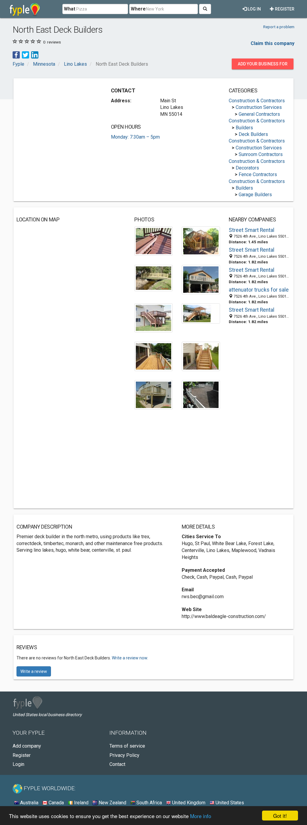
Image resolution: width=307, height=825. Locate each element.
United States (229, 803)
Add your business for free (263, 65)
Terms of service (127, 746)
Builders (244, 127)
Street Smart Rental (251, 230)
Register (284, 9)
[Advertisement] (61, 118)
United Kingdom (188, 803)
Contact (117, 764)
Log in (254, 9)
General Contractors (259, 114)
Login (18, 764)
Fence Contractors (258, 174)
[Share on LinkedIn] (34, 55)
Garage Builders (255, 194)
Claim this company (272, 43)
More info (200, 816)
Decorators (247, 168)
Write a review (33, 671)
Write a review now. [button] (130, 658)
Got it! (280, 815)
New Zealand (111, 803)
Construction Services (259, 107)
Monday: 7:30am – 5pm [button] (135, 137)
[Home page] (24, 9)
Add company (27, 746)
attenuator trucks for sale (259, 290)
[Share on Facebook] (16, 55)
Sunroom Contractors (261, 154)
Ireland (80, 803)
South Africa (148, 803)
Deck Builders (253, 134)
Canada (55, 803)
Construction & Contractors (257, 101)
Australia (28, 803)
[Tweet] (25, 55)
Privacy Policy (124, 755)
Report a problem (278, 26)
